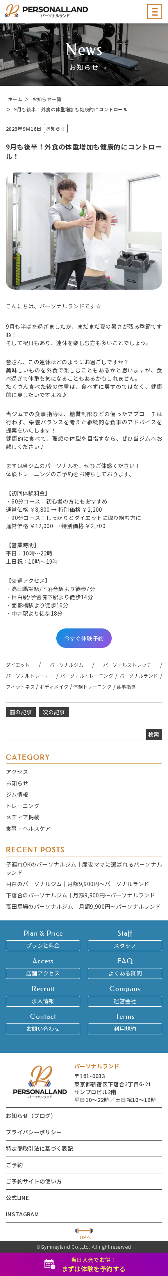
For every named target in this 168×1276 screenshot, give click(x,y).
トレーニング (22, 806)
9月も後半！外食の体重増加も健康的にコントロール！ (73, 109)
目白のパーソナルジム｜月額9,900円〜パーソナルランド (78, 884)
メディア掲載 (22, 817)
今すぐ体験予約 (84, 638)
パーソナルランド (139, 675)
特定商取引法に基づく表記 (39, 1148)
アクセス (17, 772)
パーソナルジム (66, 664)
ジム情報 (17, 794)
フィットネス (20, 686)
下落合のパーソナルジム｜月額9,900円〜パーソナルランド (80, 895)
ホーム (15, 99)
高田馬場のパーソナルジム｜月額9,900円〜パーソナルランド (83, 906)
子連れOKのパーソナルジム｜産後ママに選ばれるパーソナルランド (84, 868)
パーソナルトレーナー (30, 675)
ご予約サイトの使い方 (34, 1181)
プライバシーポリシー (34, 1132)
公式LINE (17, 1197)
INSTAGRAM (22, 1214)
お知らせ (17, 783)
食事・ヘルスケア (28, 828)
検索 (153, 734)
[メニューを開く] (154, 11)
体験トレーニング (92, 686)
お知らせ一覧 (46, 99)
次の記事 (54, 712)
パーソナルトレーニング (86, 675)
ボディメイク (53, 686)
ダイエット (18, 664)
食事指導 (126, 686)
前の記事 (21, 712)
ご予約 (14, 1165)
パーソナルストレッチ (127, 664)
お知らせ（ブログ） (31, 1115)
